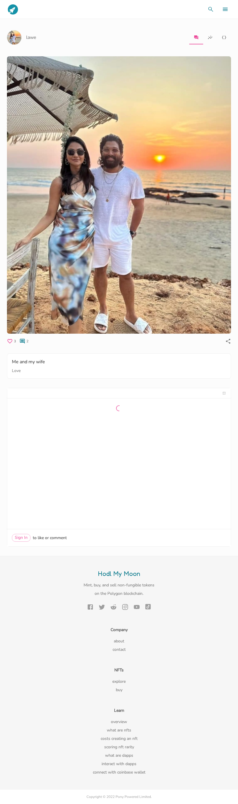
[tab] (196, 37)
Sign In (21, 537)
